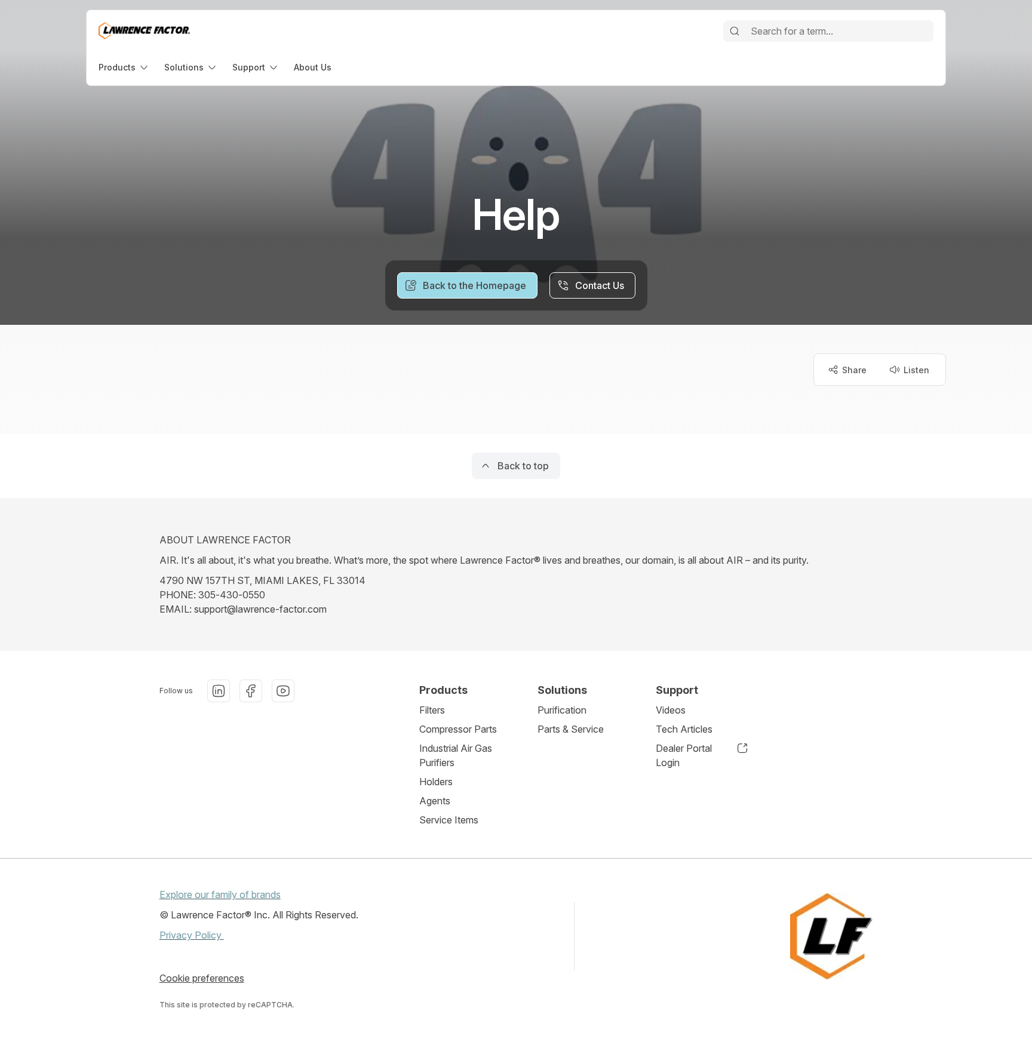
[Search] (734, 31)
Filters (432, 710)
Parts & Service (571, 729)
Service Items (448, 820)
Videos (671, 710)
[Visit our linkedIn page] (218, 691)
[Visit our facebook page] (250, 691)
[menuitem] (124, 67)
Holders (436, 782)
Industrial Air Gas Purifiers (455, 755)
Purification (562, 710)
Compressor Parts (458, 729)
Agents (434, 801)
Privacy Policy (191, 935)
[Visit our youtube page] (283, 691)
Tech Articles (684, 729)
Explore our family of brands (220, 894)
